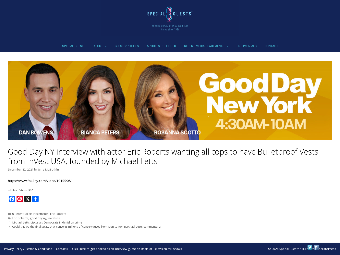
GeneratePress (325, 249)
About (98, 46)
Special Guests (73, 46)
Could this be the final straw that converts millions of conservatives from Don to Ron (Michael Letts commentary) (87, 226)
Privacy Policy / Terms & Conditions (28, 249)
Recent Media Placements (204, 46)
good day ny (38, 218)
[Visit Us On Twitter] (310, 249)
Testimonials (246, 46)
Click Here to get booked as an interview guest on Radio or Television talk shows (127, 249)
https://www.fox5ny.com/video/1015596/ (39, 180)
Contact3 (62, 249)
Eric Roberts (58, 214)
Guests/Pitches (127, 46)
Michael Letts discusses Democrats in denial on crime (47, 222)
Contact (271, 46)
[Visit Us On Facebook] (316, 249)
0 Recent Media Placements (30, 214)
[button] (100, 46)
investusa (54, 218)
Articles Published (161, 46)
